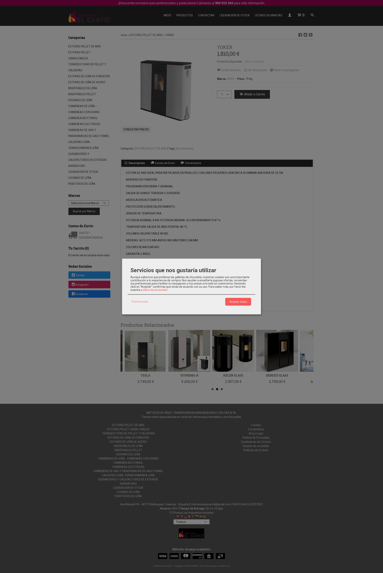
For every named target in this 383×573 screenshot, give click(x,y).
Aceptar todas (238, 301)
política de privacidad (154, 289)
